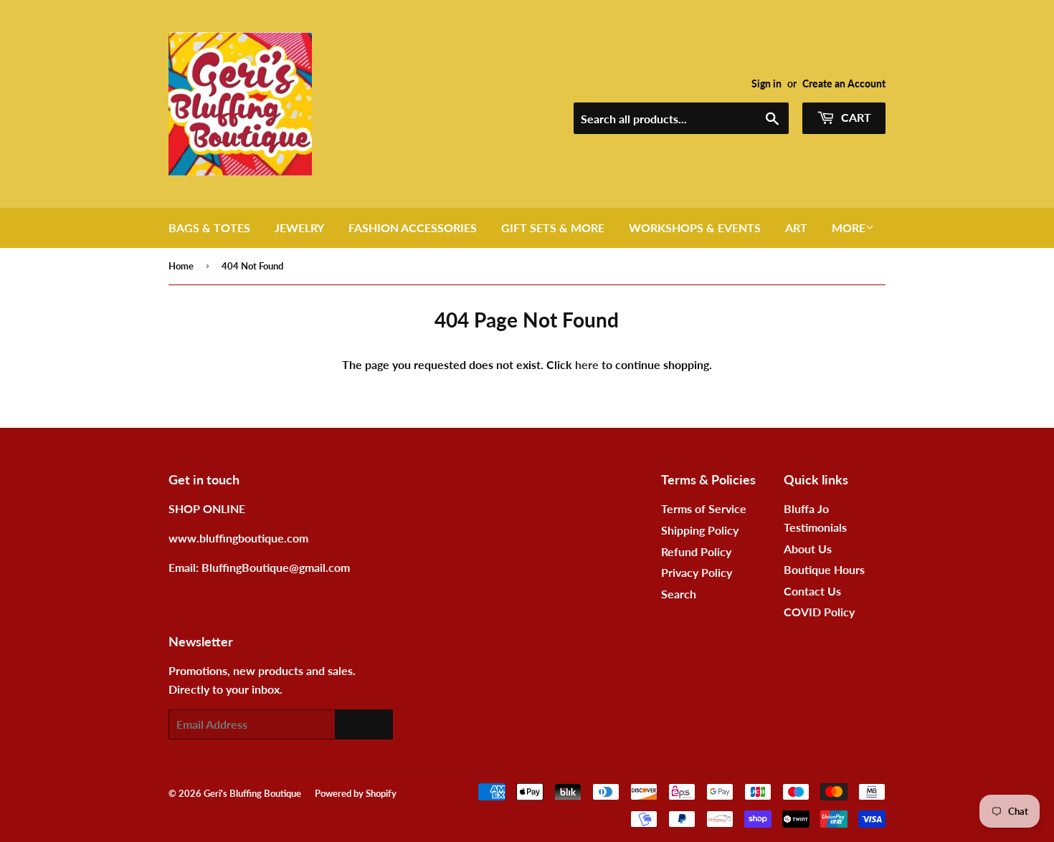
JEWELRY (299, 227)
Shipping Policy (700, 530)
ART (796, 227)
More (848, 227)
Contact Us (812, 591)
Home (181, 266)
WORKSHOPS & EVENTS (695, 227)
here (587, 364)
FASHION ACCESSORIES (412, 227)
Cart (854, 117)
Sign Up (364, 724)
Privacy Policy (696, 572)
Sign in (766, 84)
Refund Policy (696, 551)
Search (678, 594)
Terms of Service (703, 508)
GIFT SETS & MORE (552, 227)
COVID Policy (819, 611)
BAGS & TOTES (209, 227)
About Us (808, 548)
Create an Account (844, 84)
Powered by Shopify (356, 793)
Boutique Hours (824, 569)
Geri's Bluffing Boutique (252, 793)
